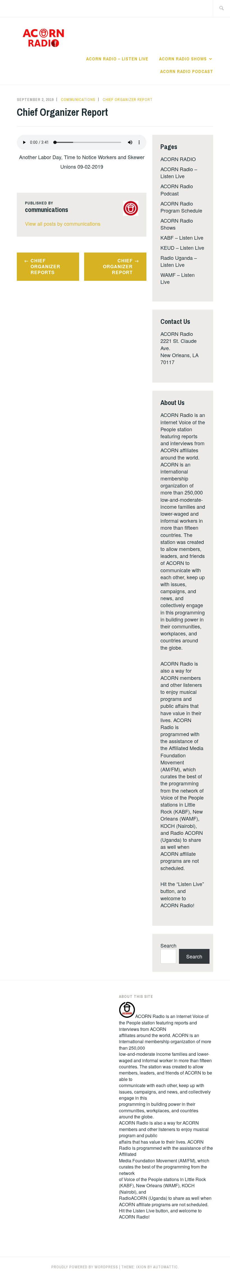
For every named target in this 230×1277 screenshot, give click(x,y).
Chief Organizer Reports (45, 266)
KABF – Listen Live (181, 237)
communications (78, 99)
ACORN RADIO (178, 158)
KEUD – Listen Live (182, 247)
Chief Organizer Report (128, 99)
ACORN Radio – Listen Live (117, 59)
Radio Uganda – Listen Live (178, 261)
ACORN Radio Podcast (186, 71)
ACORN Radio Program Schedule (181, 207)
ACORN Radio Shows (183, 59)
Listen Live (144, 1210)
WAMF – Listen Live (177, 278)
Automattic (165, 1266)
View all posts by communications (62, 223)
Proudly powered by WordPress (84, 1266)
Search (168, 945)
